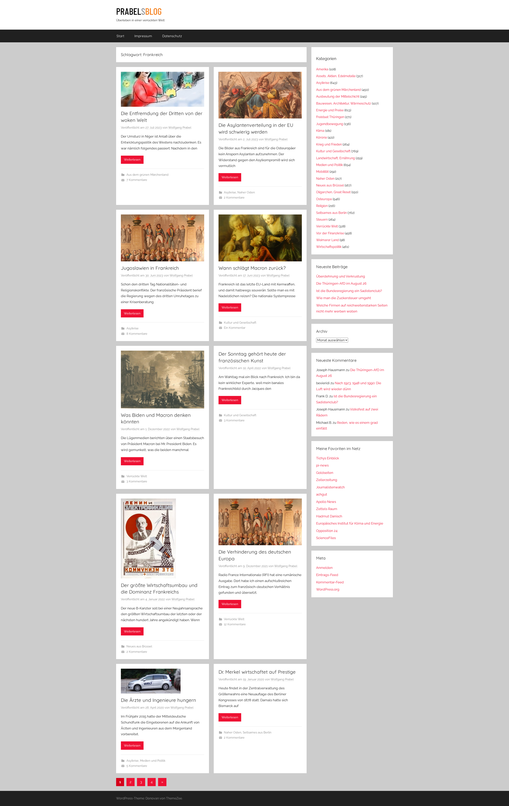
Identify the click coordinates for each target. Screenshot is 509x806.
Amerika (322, 69)
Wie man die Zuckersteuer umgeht (343, 298)
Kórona (321, 137)
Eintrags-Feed (327, 575)
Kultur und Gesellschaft (240, 322)
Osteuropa (324, 199)
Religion (322, 206)
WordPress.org (327, 589)
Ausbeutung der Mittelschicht (337, 96)
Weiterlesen (132, 159)
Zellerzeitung (326, 480)
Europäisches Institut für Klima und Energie (349, 523)
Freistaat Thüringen (330, 117)
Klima (320, 131)
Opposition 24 (326, 531)
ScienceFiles (326, 538)
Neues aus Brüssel (139, 646)
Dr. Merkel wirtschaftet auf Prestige (257, 672)
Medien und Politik (152, 760)
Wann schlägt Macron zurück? (252, 268)
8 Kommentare (136, 334)
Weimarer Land (327, 240)
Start (120, 36)
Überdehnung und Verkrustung (340, 276)
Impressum (143, 36)
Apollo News (326, 502)
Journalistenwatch (330, 487)
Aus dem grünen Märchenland (147, 175)
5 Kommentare (136, 766)
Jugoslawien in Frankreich (150, 268)
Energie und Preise (330, 110)
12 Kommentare (235, 624)
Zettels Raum (326, 509)
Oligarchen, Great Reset (333, 192)
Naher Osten (246, 192)
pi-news (322, 465)
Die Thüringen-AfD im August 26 (341, 283)
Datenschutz (172, 36)
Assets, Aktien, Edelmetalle (336, 76)
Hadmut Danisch (329, 516)
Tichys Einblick (327, 458)
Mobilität (322, 172)
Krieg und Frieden (329, 144)
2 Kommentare (234, 197)
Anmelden (324, 568)
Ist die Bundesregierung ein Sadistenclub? (349, 291)
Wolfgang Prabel (179, 127)
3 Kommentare (136, 481)
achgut (321, 494)
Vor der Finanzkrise (330, 233)
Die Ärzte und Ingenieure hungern (158, 700)
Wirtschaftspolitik (328, 247)
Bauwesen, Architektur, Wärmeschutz (343, 103)
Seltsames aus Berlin (257, 732)
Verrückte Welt (136, 476)
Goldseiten (324, 473)
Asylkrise (230, 192)
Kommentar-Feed (330, 582)
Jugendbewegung (329, 124)
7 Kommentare (136, 180)
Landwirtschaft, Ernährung (335, 158)
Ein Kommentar (234, 328)
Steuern (322, 219)
